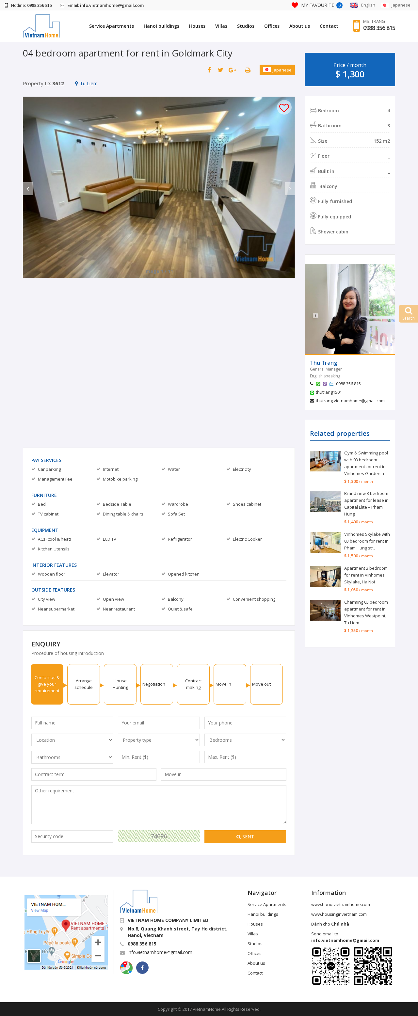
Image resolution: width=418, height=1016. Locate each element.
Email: (106, 5)
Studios (245, 26)
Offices (272, 26)
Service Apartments (111, 26)
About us (299, 26)
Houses (197, 26)
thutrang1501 (329, 392)
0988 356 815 (379, 27)
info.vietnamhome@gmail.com (160, 952)
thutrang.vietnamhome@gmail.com (350, 401)
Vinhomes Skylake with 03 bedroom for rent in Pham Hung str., (367, 541)
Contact (329, 26)
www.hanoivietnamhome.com (340, 904)
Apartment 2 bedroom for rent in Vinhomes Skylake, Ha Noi (366, 575)
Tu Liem (89, 83)
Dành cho (330, 924)
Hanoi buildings (161, 26)
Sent (248, 836)
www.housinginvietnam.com (339, 914)
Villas (221, 26)
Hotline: (31, 5)
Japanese (282, 70)
